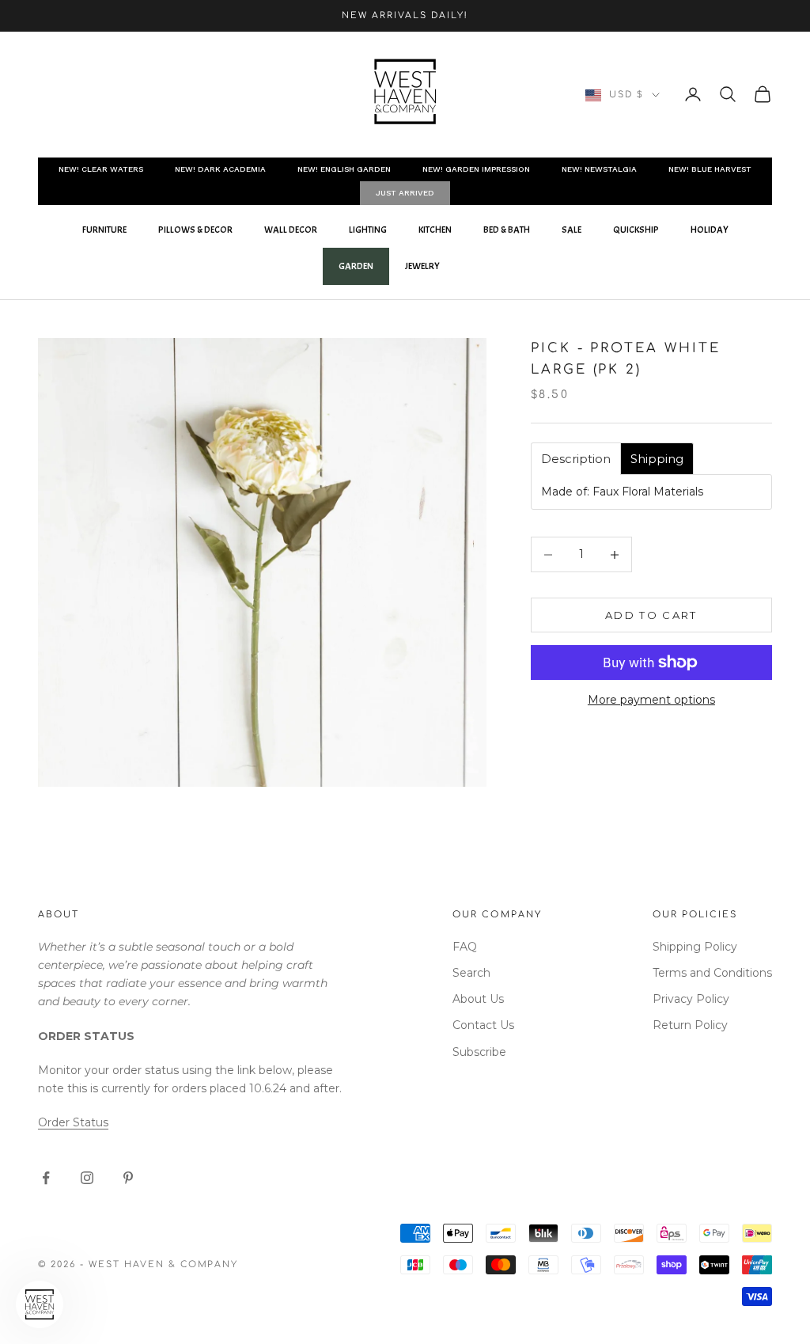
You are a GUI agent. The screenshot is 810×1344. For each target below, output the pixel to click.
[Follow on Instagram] (87, 1178)
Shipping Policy (695, 947)
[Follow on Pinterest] (128, 1178)
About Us (478, 999)
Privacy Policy (691, 999)
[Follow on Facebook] (46, 1178)
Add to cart (651, 615)
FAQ (464, 947)
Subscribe (479, 1052)
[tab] (576, 458)
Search (471, 973)
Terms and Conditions (712, 973)
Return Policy (690, 1025)
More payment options (651, 700)
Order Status (73, 1122)
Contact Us (483, 1025)
